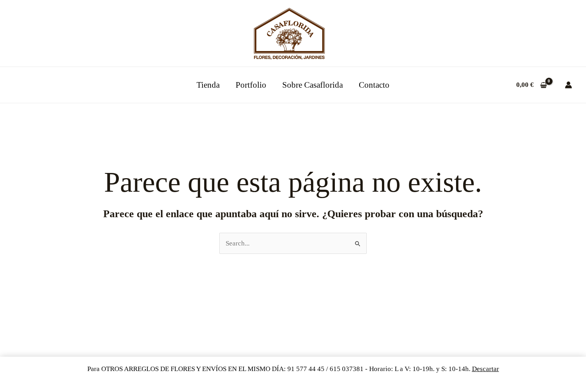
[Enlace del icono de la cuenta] (568, 84)
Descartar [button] (485, 369)
